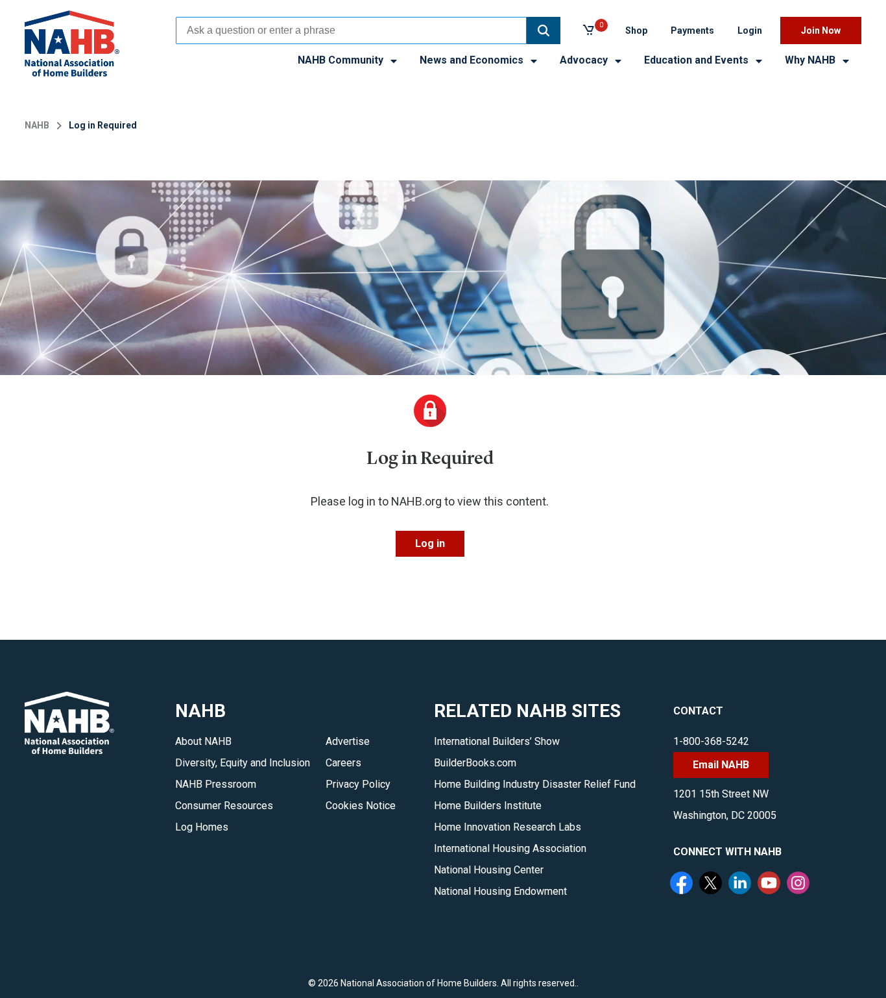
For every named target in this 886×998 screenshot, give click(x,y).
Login (749, 30)
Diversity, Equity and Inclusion (242, 763)
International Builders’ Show (497, 741)
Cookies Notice (361, 805)
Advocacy (585, 60)
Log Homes (201, 827)
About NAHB (203, 741)
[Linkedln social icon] (741, 884)
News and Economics (473, 60)
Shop (636, 30)
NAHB (37, 125)
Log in (430, 543)
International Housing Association (510, 848)
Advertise (348, 741)
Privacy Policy (358, 784)
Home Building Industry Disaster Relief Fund (535, 784)
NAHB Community (342, 60)
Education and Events (697, 60)
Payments (692, 30)
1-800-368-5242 (711, 741)
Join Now (821, 30)
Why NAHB (811, 60)
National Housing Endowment (500, 891)
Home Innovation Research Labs (507, 827)
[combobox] (351, 30)
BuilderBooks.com (475, 763)
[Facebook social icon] (683, 884)
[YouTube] (771, 884)
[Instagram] (800, 884)
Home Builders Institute (488, 805)
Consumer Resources (224, 805)
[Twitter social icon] (712, 884)
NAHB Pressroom (215, 784)
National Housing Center (489, 870)
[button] (543, 30)
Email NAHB (721, 765)
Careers (343, 763)
